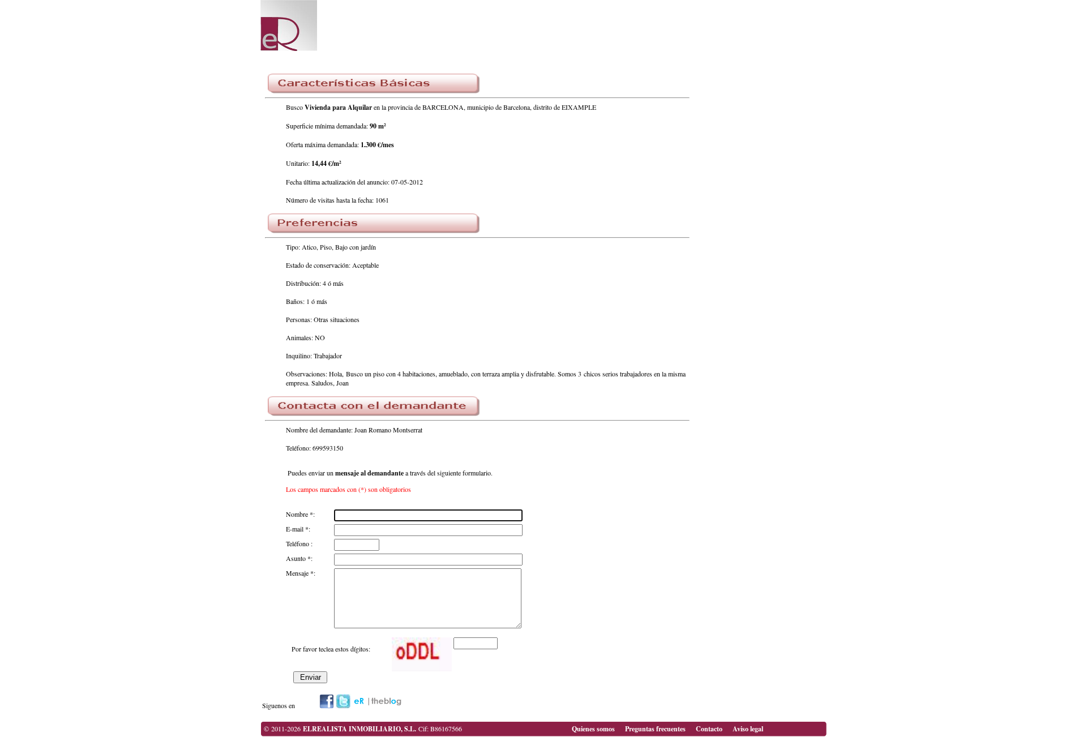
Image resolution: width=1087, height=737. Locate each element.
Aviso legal (748, 729)
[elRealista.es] (326, 705)
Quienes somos (593, 729)
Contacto (709, 729)
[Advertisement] (668, 28)
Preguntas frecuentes (655, 729)
